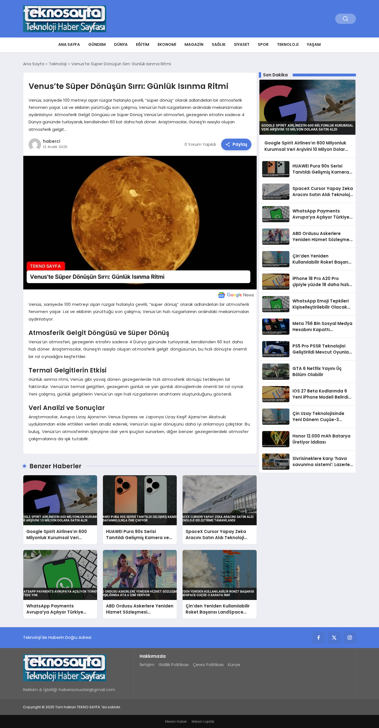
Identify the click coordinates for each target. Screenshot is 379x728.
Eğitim (142, 44)
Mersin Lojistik (203, 721)
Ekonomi (167, 44)
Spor (263, 44)
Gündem (97, 44)
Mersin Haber (176, 721)
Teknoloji (288, 44)
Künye (234, 664)
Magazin (194, 44)
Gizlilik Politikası (173, 664)
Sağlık (219, 44)
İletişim (147, 664)
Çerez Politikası (208, 664)
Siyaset (241, 44)
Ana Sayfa (69, 44)
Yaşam (314, 44)
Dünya (121, 44)
